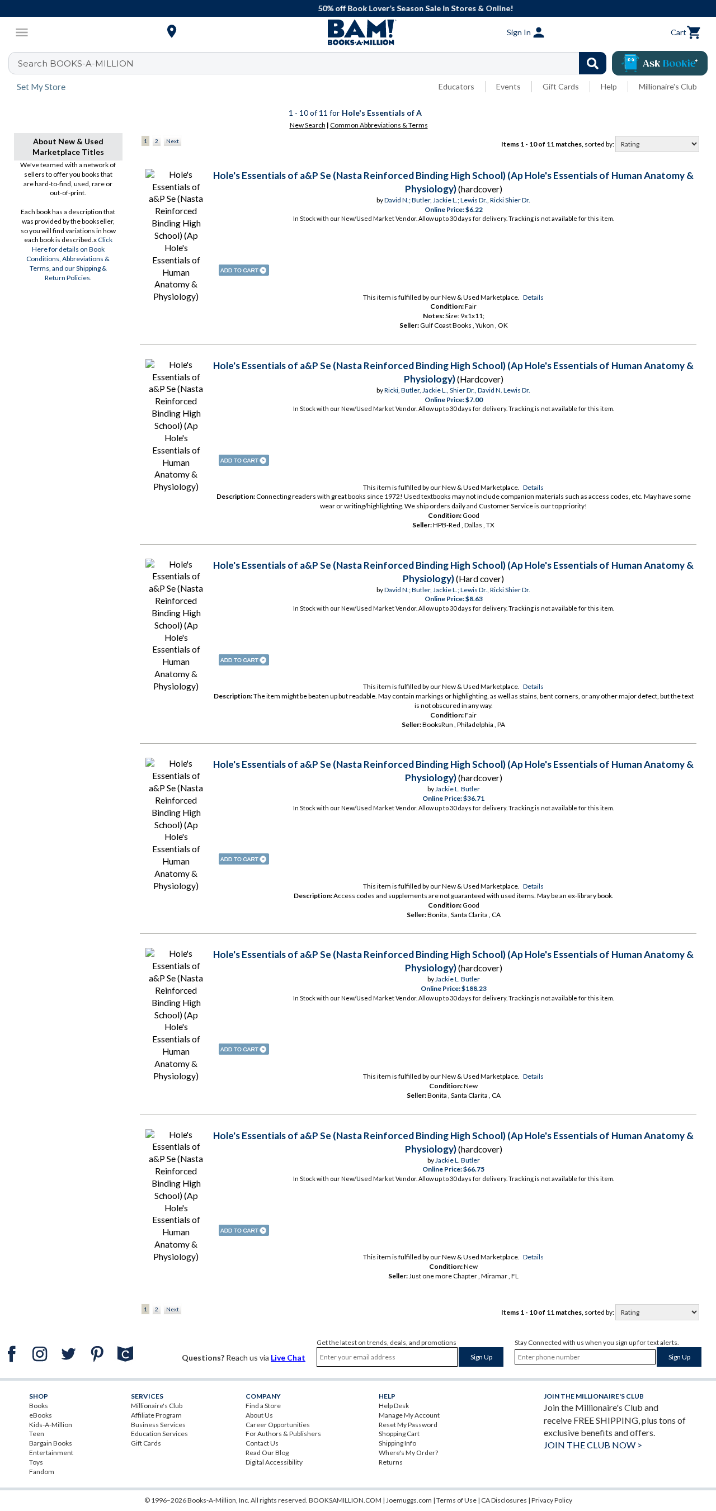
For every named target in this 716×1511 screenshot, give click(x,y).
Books (38, 1405)
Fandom (41, 1471)
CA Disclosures (504, 1500)
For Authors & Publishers (283, 1433)
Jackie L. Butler (457, 789)
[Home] (358, 32)
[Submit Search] (592, 63)
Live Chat (288, 1357)
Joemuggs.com (409, 1500)
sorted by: (600, 144)
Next (172, 141)
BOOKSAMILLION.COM (345, 1500)
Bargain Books (50, 1443)
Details (533, 297)
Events (508, 86)
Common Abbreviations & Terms (379, 125)
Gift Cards (561, 86)
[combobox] (314, 63)
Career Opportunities (278, 1424)
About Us (259, 1415)
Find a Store (263, 1405)
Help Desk (394, 1405)
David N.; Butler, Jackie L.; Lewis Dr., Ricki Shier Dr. (457, 200)
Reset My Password (408, 1424)
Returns (391, 1462)
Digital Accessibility (274, 1462)
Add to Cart (244, 270)
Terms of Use (456, 1500)
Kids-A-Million (50, 1424)
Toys (36, 1462)
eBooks (40, 1415)
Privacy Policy (551, 1500)
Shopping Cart (399, 1433)
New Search (308, 125)
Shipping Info (397, 1443)
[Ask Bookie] (660, 63)
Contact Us (262, 1443)
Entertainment (51, 1452)
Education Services (159, 1433)
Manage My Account (409, 1415)
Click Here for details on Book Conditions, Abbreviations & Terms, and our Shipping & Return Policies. (69, 258)
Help (609, 86)
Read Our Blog (267, 1452)
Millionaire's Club (668, 86)
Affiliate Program (156, 1415)
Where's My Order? (408, 1452)
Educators (456, 86)
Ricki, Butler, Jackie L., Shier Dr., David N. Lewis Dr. (457, 390)
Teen (36, 1433)
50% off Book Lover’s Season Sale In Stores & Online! (363, 8)
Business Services (158, 1424)
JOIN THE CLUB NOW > (593, 1444)
